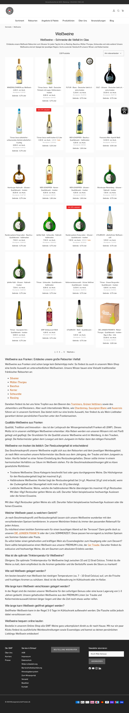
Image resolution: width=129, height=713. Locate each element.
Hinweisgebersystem (30, 672)
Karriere (8, 656)
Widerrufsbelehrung (29, 664)
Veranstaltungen (98, 20)
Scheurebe (15, 393)
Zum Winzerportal (29, 675)
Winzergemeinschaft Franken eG (20, 702)
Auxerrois (117, 408)
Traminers (76, 404)
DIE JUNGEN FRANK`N (26, 533)
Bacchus (14, 386)
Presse (7, 660)
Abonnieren (97, 661)
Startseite (8, 27)
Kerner (13, 390)
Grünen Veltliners (92, 404)
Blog (112, 20)
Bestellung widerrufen (65, 650)
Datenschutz (26, 660)
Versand (25, 679)
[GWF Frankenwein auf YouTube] (93, 668)
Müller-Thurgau (18, 382)
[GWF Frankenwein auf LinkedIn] (100, 668)
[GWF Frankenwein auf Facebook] (90, 668)
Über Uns (83, 20)
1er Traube (93, 544)
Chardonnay (81, 408)
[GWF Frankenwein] (9, 10)
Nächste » (71, 352)
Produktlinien (68, 20)
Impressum (26, 656)
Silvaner (14, 378)
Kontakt (25, 687)
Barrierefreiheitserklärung (32, 668)
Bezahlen (25, 683)
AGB (23, 653)
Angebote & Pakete (50, 20)
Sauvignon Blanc (98, 408)
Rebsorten (32, 20)
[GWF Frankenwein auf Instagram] (96, 668)
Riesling (14, 397)
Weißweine (17, 27)
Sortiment (19, 20)
